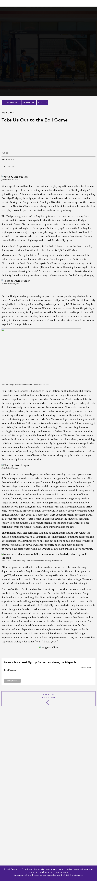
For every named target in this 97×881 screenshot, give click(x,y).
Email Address (10, 670)
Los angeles (9, 167)
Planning (29, 103)
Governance (11, 103)
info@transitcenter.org (39, 875)
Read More (10, 825)
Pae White (28, 385)
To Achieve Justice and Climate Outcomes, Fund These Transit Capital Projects (47, 843)
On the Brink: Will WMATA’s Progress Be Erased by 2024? (43, 801)
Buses (5, 153)
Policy (42, 103)
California (8, 160)
